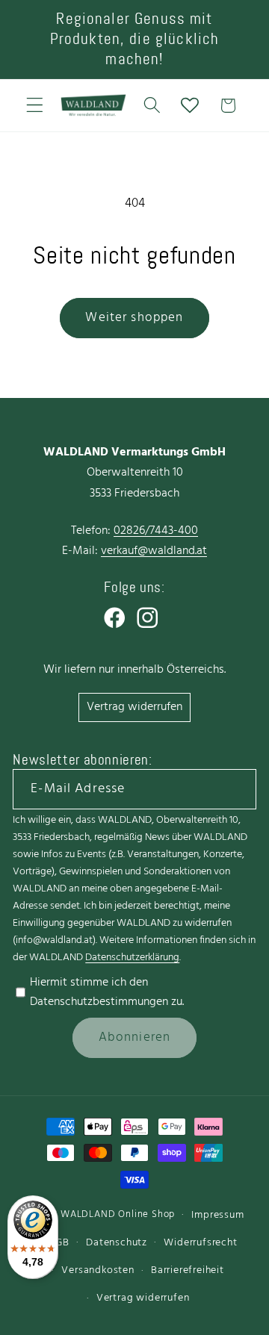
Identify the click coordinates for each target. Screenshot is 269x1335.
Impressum (217, 1215)
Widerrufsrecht (200, 1242)
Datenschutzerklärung (132, 957)
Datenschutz (116, 1242)
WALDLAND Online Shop (118, 1214)
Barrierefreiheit (187, 1270)
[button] (35, 106)
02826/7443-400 (156, 531)
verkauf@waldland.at (154, 551)
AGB (59, 1242)
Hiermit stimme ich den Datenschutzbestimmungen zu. (107, 992)
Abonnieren (135, 1037)
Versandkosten (97, 1270)
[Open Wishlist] (190, 106)
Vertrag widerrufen (134, 707)
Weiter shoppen (134, 318)
